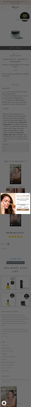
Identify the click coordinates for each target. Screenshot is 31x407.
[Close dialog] (29, 194)
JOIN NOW (23, 209)
